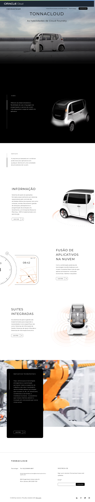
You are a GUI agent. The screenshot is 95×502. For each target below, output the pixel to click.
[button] (83, 8)
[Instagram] (89, 498)
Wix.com (38, 498)
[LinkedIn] (77, 498)
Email (59, 479)
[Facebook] (81, 498)
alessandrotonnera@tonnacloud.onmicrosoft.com (33, 474)
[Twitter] (85, 498)
